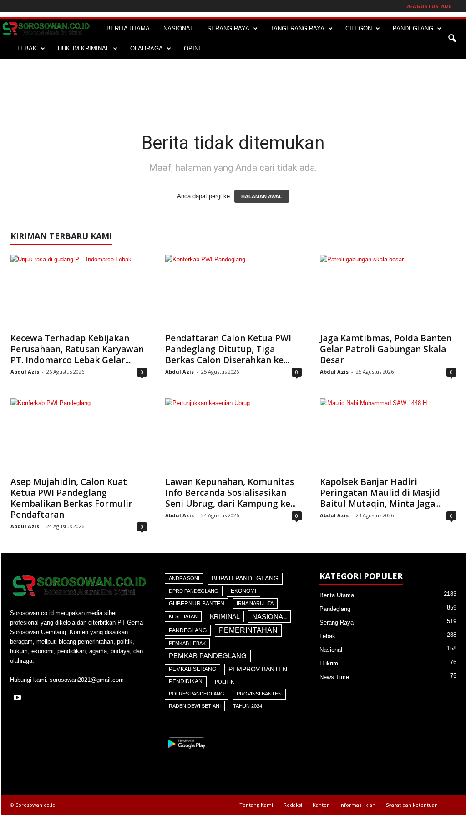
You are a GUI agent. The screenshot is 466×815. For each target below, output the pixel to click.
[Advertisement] (233, 88)
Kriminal (225, 616)
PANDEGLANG (413, 28)
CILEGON (358, 28)
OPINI (192, 48)
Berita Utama (336, 595)
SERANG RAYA (228, 28)
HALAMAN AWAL (261, 196)
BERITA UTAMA (128, 28)
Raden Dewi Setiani (195, 706)
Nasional (269, 616)
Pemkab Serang (192, 669)
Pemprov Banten (257, 669)
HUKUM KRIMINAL (83, 48)
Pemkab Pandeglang (208, 656)
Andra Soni (184, 578)
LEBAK (27, 48)
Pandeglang (188, 630)
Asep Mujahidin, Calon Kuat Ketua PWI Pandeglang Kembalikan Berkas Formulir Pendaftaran (71, 498)
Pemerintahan (248, 630)
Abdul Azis (24, 371)
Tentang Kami (256, 804)
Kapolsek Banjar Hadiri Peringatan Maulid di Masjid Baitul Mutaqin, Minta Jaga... (380, 493)
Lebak (327, 636)
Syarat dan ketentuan (412, 804)
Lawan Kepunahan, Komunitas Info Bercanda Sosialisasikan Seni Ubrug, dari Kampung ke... (230, 493)
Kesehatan (183, 616)
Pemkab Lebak (187, 643)
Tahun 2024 (247, 706)
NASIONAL (178, 28)
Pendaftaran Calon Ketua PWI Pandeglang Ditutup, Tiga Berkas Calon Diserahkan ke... (228, 349)
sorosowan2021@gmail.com (87, 679)
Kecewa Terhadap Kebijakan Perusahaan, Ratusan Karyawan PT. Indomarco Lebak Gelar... (77, 349)
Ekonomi (243, 591)
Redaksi (293, 804)
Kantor (321, 804)
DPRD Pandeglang (193, 591)
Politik (224, 682)
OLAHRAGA (146, 48)
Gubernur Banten (196, 603)
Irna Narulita (255, 603)
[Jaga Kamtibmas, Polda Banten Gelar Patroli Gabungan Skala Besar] (388, 291)
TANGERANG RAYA (297, 28)
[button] (452, 39)
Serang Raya (336, 622)
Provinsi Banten (259, 693)
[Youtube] (18, 698)
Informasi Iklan (357, 804)
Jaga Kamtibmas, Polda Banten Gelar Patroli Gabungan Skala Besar (385, 349)
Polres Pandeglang (196, 693)
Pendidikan (186, 681)
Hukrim (328, 663)
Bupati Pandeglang (245, 578)
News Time (334, 677)
